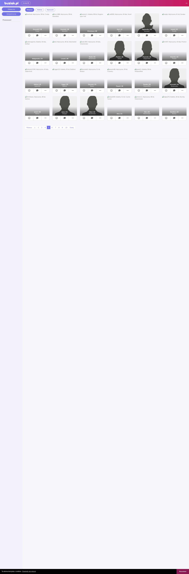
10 (66, 127)
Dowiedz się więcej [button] (29, 571)
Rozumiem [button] (182, 571)
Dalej (72, 127)
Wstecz (29, 127)
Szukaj (25, 3)
